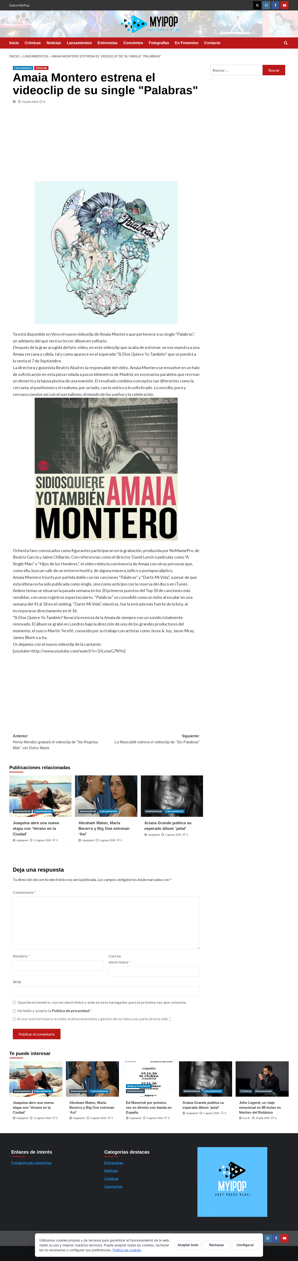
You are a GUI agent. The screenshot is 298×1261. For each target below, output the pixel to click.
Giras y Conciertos (138, 1086)
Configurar (245, 1245)
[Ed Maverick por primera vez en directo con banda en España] (149, 1079)
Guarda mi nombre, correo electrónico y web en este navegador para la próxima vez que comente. (102, 1002)
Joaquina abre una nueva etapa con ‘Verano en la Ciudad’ (36, 828)
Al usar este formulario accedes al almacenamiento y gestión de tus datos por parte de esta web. (94, 1018)
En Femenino (186, 43)
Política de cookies (127, 1250)
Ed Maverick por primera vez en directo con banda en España (149, 1107)
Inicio (14, 43)
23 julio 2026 (263, 1118)
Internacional (22, 811)
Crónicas (33, 43)
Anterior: (55, 742)
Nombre (21, 956)
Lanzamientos (79, 43)
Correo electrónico (119, 959)
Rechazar (216, 1245)
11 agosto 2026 (42, 840)
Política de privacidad (71, 1010)
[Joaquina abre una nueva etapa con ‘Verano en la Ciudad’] (40, 796)
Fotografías (159, 43)
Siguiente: (157, 739)
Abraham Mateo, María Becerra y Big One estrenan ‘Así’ (103, 828)
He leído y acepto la (54, 1010)
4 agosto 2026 (155, 1118)
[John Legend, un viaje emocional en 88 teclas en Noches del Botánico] (262, 1079)
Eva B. (246, 1118)
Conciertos (133, 43)
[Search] (286, 43)
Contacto (212, 43)
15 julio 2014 (30, 101)
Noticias (54, 43)
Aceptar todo (188, 1245)
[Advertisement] (106, 146)
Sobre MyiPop (19, 5)
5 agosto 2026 (107, 840)
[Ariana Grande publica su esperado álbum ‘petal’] (172, 796)
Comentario (24, 892)
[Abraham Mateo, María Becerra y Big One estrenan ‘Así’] (106, 796)
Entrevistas (108, 43)
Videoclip (41, 67)
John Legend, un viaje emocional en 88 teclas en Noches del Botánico (260, 1107)
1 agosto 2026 (173, 834)
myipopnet (22, 840)
